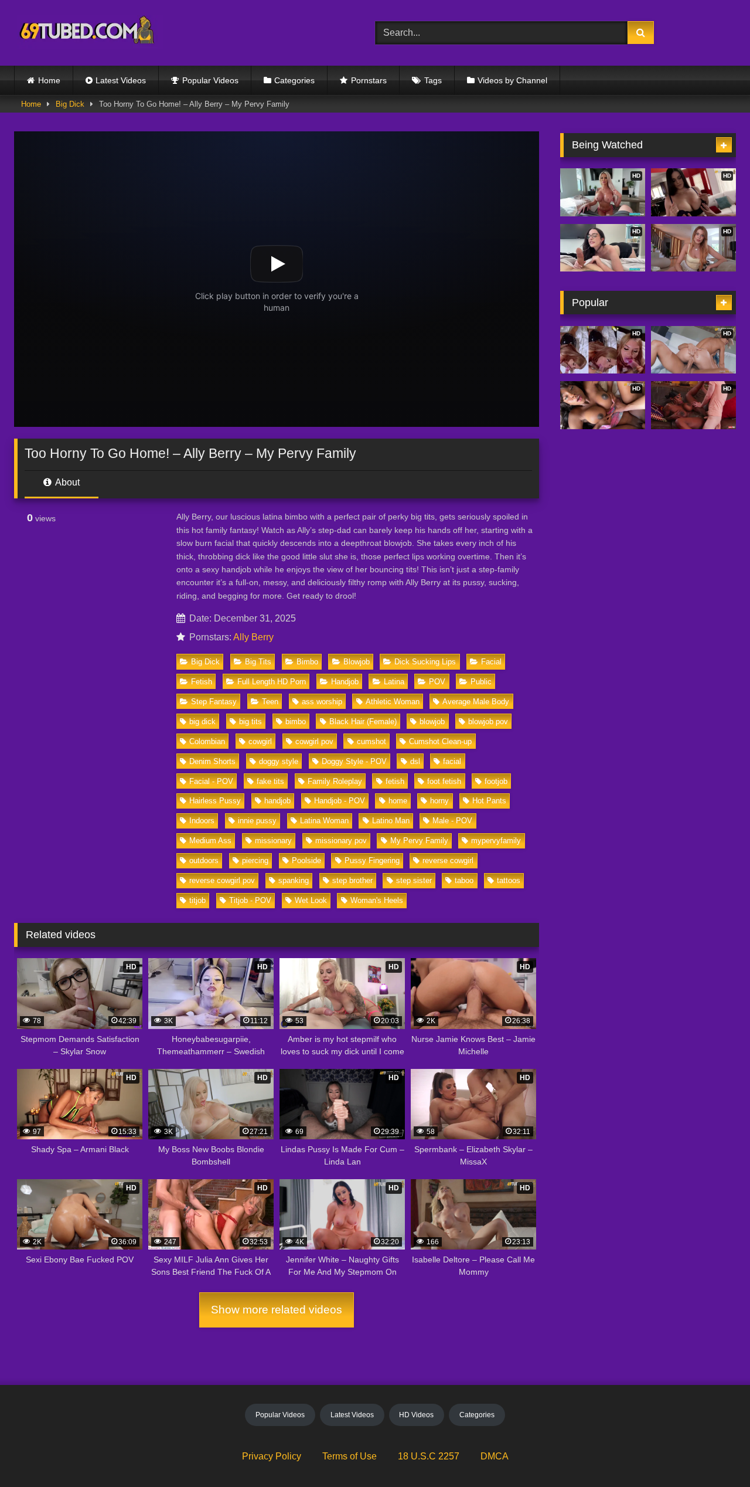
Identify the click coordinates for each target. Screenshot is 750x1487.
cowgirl (260, 741)
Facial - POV (211, 781)
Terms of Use (349, 1456)
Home (49, 80)
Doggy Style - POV (354, 761)
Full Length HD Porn (271, 681)
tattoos (508, 880)
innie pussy (257, 820)
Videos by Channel (512, 80)
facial (452, 761)
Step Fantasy (214, 701)
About (66, 482)
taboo (464, 880)
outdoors (204, 860)
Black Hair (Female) (363, 721)
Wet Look (311, 900)
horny (439, 800)
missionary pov (341, 840)
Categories (294, 80)
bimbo (295, 721)
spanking (293, 880)
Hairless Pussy (215, 800)
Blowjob (356, 661)
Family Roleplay (335, 781)
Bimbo (307, 661)
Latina (394, 681)
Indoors (201, 820)
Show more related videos (276, 1309)
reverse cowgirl (447, 860)
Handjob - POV (339, 800)
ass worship (322, 701)
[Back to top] (714, 1452)
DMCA (494, 1456)
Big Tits (258, 661)
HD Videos (416, 1415)
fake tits (270, 781)
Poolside (306, 860)
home (397, 800)
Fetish (201, 681)
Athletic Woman (393, 701)
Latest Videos (121, 80)
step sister (414, 880)
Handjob (345, 681)
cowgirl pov (314, 741)
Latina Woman (324, 820)
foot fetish (444, 781)
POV (437, 681)
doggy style (278, 761)
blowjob (432, 721)
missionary (273, 840)
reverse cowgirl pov (222, 880)
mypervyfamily (496, 840)
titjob (197, 900)
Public (481, 681)
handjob (277, 800)
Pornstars (369, 80)
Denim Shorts (212, 761)
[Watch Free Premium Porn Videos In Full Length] (88, 33)
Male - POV (452, 820)
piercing (255, 860)
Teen (270, 701)
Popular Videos (210, 80)
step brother (352, 880)
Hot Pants (489, 800)
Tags (433, 80)
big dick (202, 721)
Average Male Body (475, 701)
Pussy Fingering (372, 860)
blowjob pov (488, 721)
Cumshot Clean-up (440, 741)
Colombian (207, 741)
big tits (250, 721)
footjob (496, 781)
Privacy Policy (271, 1456)
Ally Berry (253, 637)
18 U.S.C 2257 (428, 1456)
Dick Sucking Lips (425, 661)
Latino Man (391, 820)
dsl (415, 761)
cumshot (371, 741)
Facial (491, 661)
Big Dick (70, 104)
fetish (395, 781)
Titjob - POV (250, 900)
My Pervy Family (419, 840)
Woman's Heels (376, 900)
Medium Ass (210, 840)
